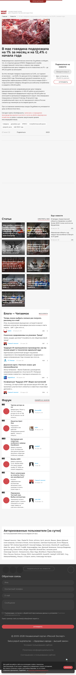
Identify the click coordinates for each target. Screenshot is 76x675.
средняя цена (7, 127)
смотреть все (44, 219)
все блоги (43, 313)
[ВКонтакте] (28, 132)
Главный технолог (13, 343)
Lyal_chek (37, 499)
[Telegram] (31, 132)
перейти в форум (42, 400)
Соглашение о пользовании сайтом (38, 655)
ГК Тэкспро (11, 360)
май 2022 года (18, 127)
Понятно (68, 667)
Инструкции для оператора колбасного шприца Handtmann (18, 442)
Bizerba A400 (15, 459)
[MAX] (35, 132)
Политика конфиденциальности (38, 650)
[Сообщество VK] (6, 570)
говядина (6, 124)
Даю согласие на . (63, 77)
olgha (36, 427)
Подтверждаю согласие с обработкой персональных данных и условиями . (34, 614)
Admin (9, 331)
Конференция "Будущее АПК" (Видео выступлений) (25, 382)
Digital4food (11, 377)
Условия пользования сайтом (38, 645)
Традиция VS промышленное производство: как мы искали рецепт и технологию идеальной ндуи (25, 349)
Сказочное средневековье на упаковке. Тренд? (23, 335)
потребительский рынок (37, 124)
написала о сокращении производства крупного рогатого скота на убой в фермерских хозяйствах (24, 115)
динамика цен (15, 124)
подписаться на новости (38, 569)
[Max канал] (20, 570)
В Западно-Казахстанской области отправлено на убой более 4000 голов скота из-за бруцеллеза (62, 222)
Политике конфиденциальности (38, 670)
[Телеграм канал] (13, 570)
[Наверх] (70, 570)
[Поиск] (74, 13)
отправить (63, 82)
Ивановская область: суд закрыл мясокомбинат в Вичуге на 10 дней (62, 235)
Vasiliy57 (37, 446)
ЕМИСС (24, 124)
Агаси (36, 463)
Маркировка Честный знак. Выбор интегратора (18, 495)
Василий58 (38, 410)
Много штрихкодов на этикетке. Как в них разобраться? (18, 475)
